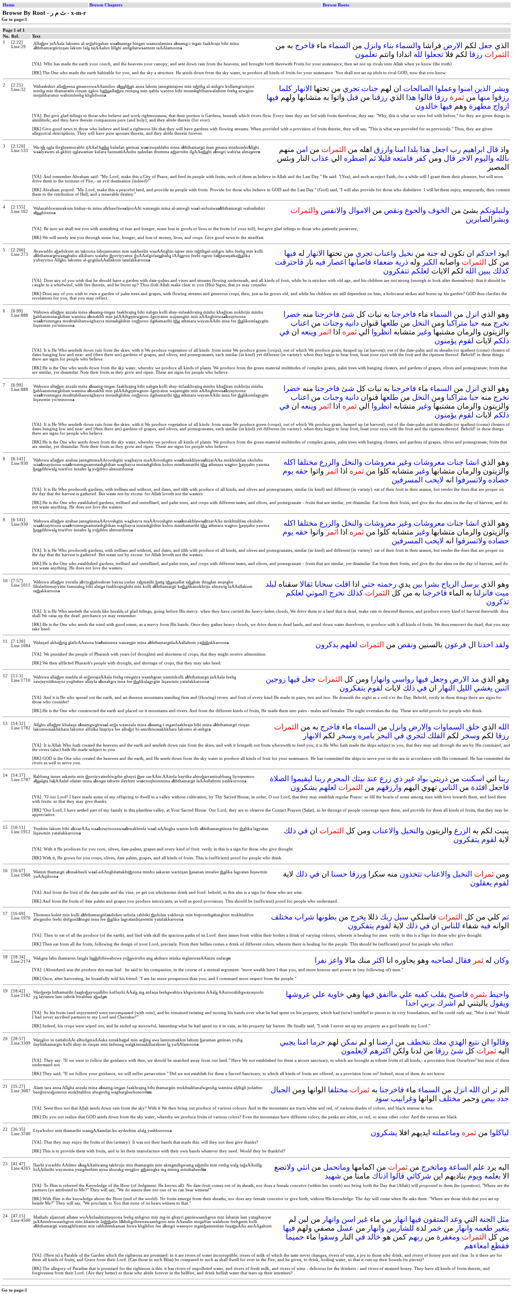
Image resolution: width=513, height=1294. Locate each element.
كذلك (501, 271)
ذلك (409, 688)
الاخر (465, 158)
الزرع (462, 830)
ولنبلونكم (494, 210)
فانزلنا (483, 593)
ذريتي (439, 778)
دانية (352, 323)
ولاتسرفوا (471, 480)
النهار (446, 688)
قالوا (425, 97)
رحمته (386, 584)
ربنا (504, 778)
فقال (463, 960)
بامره (366, 735)
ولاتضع (284, 1167)
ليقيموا (302, 778)
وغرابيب (403, 1098)
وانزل (372, 45)
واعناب (385, 253)
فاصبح (458, 994)
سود (382, 1098)
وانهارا (380, 679)
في (284, 332)
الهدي (457, 1042)
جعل (486, 45)
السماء (339, 45)
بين (417, 584)
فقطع (500, 1245)
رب (455, 149)
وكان (501, 960)
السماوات (448, 727)
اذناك (380, 1176)
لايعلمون (354, 1051)
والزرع (329, 462)
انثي (303, 1167)
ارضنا (384, 1042)
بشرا (431, 584)
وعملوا (445, 88)
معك (439, 1042)
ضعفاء (383, 262)
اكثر (378, 960)
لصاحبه (442, 960)
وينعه (309, 332)
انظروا (382, 332)
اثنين (502, 688)
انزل (472, 314)
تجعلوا (433, 54)
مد (475, 679)
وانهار (330, 1219)
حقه (301, 471)
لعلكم (420, 271)
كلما (285, 88)
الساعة (460, 1167)
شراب (304, 917)
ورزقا (357, 874)
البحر (384, 735)
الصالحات (418, 88)
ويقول (499, 1003)
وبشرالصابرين (487, 219)
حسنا (339, 874)
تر (494, 1089)
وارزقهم (389, 787)
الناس (448, 787)
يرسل (470, 584)
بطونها (326, 917)
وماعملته (446, 1132)
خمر (435, 1228)
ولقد (502, 644)
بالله (502, 158)
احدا (412, 1003)
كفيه (421, 994)
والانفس (333, 210)
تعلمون (366, 54)
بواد (422, 778)
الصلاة (279, 778)
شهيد (333, 1176)
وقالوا (500, 1042)
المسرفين (407, 480)
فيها (273, 97)
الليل (464, 688)
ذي (397, 778)
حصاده (498, 480)
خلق (473, 727)
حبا (474, 323)
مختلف (282, 917)
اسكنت (472, 778)
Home (8, 5)
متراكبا (456, 323)
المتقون (435, 1219)
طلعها (389, 323)
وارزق (383, 149)
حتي (368, 584)
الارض (453, 45)
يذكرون (326, 644)
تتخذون (411, 874)
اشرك (446, 1003)
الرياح (450, 584)
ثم (372, 158)
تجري (351, 88)
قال (492, 149)
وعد (456, 1219)
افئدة (479, 787)
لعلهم (348, 644)
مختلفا (307, 462)
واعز (336, 960)
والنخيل (412, 830)
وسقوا (328, 1237)
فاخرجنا (404, 314)
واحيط (499, 994)
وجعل (439, 679)
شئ (347, 314)
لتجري (416, 735)
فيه (320, 262)
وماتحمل (336, 1167)
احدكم (486, 253)
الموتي (316, 593)
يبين (484, 271)
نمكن (349, 1042)
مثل (503, 1219)
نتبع (474, 1042)
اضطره (355, 158)
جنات (370, 88)
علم (479, 1167)
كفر (420, 158)
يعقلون (481, 883)
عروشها (298, 994)
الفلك (436, 735)
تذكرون (497, 601)
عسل (345, 1228)
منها (484, 97)
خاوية (335, 994)
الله (470, 271)
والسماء (408, 45)
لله (418, 54)
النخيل (462, 874)
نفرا (321, 960)
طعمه (484, 1228)
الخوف (438, 210)
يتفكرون (352, 688)
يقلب (438, 994)
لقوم (466, 340)
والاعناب (385, 830)
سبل (401, 917)
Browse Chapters (105, 5)
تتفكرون (396, 271)
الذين (483, 88)
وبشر (501, 88)
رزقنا (380, 97)
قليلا (384, 158)
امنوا (465, 88)
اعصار (336, 262)
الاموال (359, 210)
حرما (317, 1042)
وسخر (470, 735)
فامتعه (403, 158)
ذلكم (501, 340)
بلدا (413, 149)
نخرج (501, 323)
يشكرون (304, 787)
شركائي (418, 1176)
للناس (450, 925)
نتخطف (418, 1042)
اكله (289, 462)
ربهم (415, 1237)
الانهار (303, 88)
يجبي (287, 1042)
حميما (295, 1237)
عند (372, 778)
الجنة (487, 1219)
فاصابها (359, 262)
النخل (420, 323)
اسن (348, 1219)
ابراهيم (474, 149)
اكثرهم (380, 1051)
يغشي (483, 688)
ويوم (475, 1176)
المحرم (338, 778)
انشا (472, 462)
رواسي (403, 679)
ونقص (393, 210)
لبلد (271, 584)
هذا (411, 97)
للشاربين (400, 1228)
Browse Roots (336, 5)
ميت (502, 593)
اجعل (440, 149)
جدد (503, 1098)
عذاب (320, 158)
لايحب (434, 480)
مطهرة (480, 106)
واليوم (484, 158)
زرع (385, 778)
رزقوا (500, 97)
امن (302, 149)
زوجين (276, 679)
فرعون (455, 644)
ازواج (501, 106)
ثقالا (306, 584)
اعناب (300, 323)
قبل (352, 97)
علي (405, 994)
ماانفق (386, 994)
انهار (400, 1219)
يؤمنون (445, 340)
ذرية (401, 262)
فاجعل (499, 787)
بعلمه (492, 1176)
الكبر (429, 262)
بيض (488, 1098)
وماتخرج (434, 1167)
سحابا (324, 584)
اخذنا (485, 644)
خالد (374, 1237)
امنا (400, 149)
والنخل (351, 462)
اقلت (342, 584)
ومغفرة (448, 1237)
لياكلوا (499, 1132)
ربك (386, 917)
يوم (288, 471)
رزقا (476, 54)
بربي (427, 1003)
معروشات (429, 462)
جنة (432, 253)
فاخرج (305, 45)
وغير (424, 332)
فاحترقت (289, 262)
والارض (419, 727)
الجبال (280, 1089)
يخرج (358, 917)
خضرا (292, 314)
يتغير (502, 1228)
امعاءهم (476, 1245)
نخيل (405, 253)
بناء (388, 45)
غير (409, 778)
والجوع (415, 210)
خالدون (426, 106)
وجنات (333, 323)
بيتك (358, 778)
